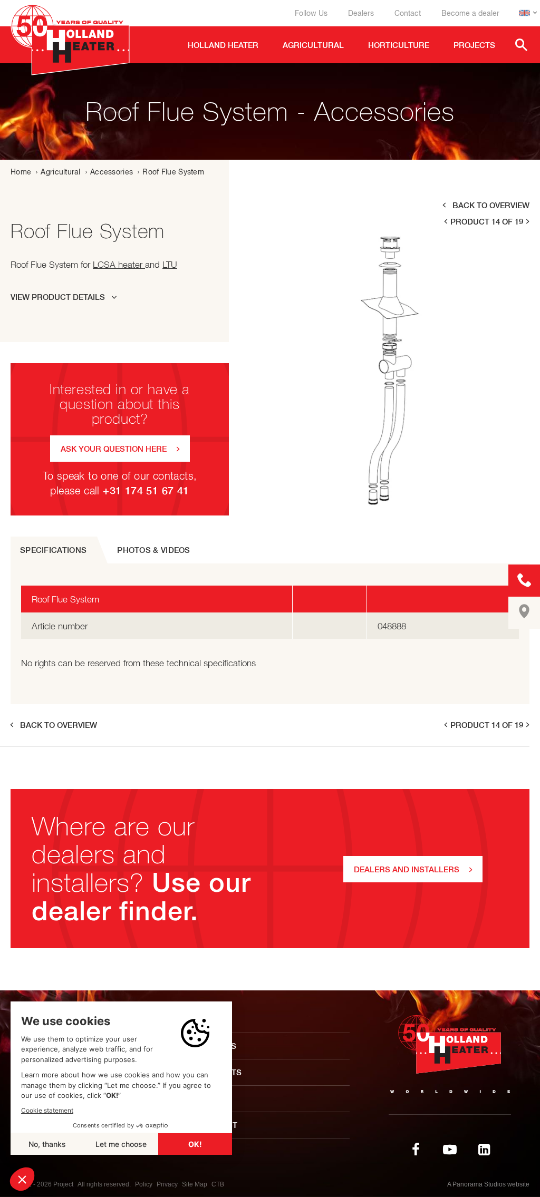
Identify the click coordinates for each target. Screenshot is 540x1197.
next (528, 221)
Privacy (167, 1184)
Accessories (111, 172)
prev (445, 221)
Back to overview (490, 205)
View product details (58, 297)
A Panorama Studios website (488, 1184)
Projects (221, 1072)
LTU (169, 264)
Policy (143, 1184)
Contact (407, 13)
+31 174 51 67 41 (146, 490)
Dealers (361, 13)
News (211, 1098)
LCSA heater (119, 264)
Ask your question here (114, 448)
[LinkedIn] (484, 1149)
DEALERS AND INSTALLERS (406, 869)
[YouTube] (450, 1149)
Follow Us (311, 13)
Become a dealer (470, 13)
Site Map (194, 1184)
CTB (217, 1184)
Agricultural (60, 172)
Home (21, 172)
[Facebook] (415, 1149)
